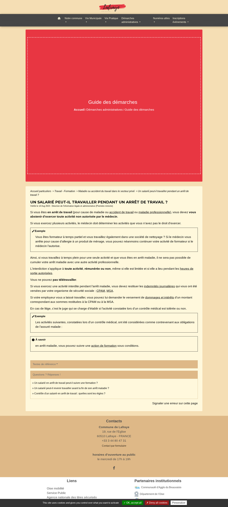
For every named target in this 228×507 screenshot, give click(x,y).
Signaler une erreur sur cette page (175, 403)
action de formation (104, 345)
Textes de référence (44, 364)
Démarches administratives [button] (130, 20)
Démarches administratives (104, 109)
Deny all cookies (157, 502)
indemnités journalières (159, 286)
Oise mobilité (55, 488)
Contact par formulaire (114, 445)
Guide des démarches (139, 109)
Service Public (56, 493)
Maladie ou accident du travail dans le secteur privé (106, 191)
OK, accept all (134, 502)
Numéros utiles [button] (161, 18)
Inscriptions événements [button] (180, 20)
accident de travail (121, 212)
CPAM (100, 290)
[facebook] (114, 468)
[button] (59, 19)
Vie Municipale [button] (93, 18)
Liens (72, 481)
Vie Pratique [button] (111, 18)
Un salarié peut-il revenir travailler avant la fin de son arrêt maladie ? (71, 388)
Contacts (114, 421)
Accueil (79, 109)
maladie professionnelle (154, 212)
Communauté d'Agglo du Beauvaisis (161, 487)
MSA (110, 290)
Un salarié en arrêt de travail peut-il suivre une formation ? (66, 383)
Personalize (178, 502)
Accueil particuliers (41, 191)
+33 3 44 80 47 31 (114, 440)
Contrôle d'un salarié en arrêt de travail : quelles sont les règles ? (69, 393)
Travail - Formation (65, 191)
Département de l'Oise (152, 494)
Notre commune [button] (73, 18)
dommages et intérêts (159, 297)
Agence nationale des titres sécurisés (72, 497)
